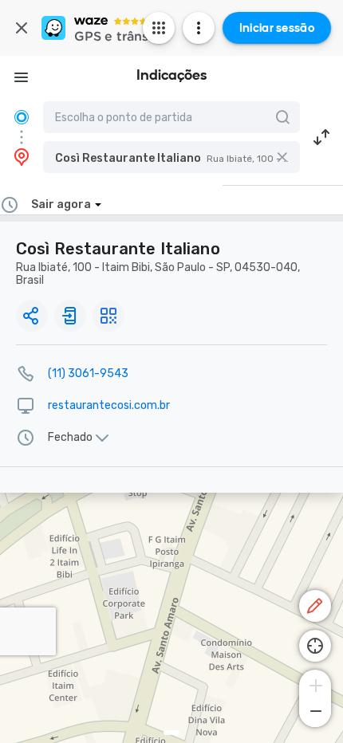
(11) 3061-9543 (88, 373)
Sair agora (61, 204)
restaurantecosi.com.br (109, 405)
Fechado (70, 437)
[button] (171, 157)
